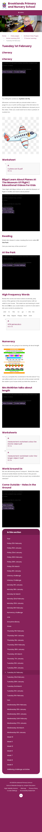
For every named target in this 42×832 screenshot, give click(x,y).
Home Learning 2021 (13, 38)
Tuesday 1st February (13, 41)
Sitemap (23, 788)
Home (4, 36)
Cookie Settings (19, 72)
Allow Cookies (7, 72)
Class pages (15, 36)
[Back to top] (21, 795)
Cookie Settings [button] (12, 790)
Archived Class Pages (31, 36)
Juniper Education (29, 785)
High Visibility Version (11, 788)
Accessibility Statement (27, 790)
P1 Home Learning (30, 38)
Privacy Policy (33, 788)
